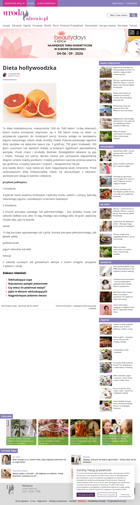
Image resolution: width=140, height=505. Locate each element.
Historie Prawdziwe (71, 25)
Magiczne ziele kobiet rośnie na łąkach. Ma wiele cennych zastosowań (51, 441)
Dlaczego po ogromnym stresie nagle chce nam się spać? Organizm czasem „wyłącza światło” (123, 179)
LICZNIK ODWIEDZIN (46, 3)
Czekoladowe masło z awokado (121, 351)
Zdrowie (16, 25)
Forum (133, 25)
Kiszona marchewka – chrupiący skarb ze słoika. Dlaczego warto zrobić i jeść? (84, 441)
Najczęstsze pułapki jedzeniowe (28, 283)
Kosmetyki (91, 25)
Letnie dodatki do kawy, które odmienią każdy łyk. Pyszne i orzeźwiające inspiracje (122, 404)
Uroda (6, 25)
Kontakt (72, 501)
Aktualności (107, 146)
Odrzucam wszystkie (107, 495)
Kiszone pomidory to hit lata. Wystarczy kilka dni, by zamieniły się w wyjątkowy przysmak (123, 192)
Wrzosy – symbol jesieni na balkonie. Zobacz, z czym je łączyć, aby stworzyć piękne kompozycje (123, 83)
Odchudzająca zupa (20, 279)
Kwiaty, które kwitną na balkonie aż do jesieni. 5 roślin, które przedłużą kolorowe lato (122, 96)
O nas (33, 501)
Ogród (27, 25)
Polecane (6, 416)
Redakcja (16, 76)
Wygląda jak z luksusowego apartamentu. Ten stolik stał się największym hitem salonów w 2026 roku (124, 122)
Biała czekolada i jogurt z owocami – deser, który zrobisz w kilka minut (122, 378)
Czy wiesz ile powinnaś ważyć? (27, 287)
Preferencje (125, 494)
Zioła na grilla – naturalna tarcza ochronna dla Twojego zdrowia (123, 339)
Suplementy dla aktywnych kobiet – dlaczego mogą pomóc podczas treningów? (123, 223)
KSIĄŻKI (30, 3)
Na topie (123, 25)
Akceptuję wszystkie (85, 495)
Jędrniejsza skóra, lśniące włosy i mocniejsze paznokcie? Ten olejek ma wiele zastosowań (123, 295)
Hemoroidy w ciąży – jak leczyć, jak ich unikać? (20, 306)
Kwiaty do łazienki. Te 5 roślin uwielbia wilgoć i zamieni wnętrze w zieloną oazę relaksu (20, 441)
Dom (56, 25)
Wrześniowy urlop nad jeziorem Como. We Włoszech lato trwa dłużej (123, 108)
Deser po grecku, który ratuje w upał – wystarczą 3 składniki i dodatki (122, 390)
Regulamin (42, 501)
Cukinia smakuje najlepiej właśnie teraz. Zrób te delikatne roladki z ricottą (123, 326)
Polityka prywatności (58, 501)
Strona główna (21, 501)
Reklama (82, 501)
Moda (47, 25)
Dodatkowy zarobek (97, 501)
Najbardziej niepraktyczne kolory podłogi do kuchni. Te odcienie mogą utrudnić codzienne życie (123, 70)
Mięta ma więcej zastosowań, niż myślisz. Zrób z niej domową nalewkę (122, 134)
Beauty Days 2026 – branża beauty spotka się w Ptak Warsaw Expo (123, 153)
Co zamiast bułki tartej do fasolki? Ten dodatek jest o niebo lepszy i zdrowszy (123, 365)
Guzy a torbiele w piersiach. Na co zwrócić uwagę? (123, 165)
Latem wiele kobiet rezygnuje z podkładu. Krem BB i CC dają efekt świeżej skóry (123, 308)
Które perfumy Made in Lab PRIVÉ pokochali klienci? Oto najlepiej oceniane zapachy (123, 268)
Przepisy (38, 25)
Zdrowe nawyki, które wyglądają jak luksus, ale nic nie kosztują (124, 236)
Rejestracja (118, 3)
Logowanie (131, 3)
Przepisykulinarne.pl (116, 501)
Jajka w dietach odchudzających (27, 291)
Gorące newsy (107, 25)
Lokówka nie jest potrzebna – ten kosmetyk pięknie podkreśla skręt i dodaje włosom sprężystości (123, 282)
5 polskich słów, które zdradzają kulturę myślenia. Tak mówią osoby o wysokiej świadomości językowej (116, 440)
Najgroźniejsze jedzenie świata (27, 295)
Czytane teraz (8, 451)
